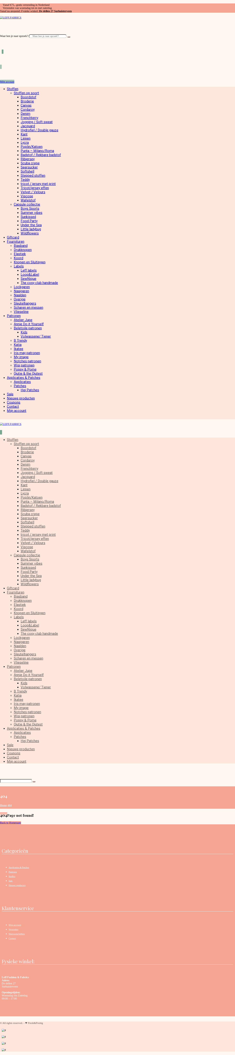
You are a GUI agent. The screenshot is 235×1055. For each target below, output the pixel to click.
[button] (1, 32)
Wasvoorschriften (17, 934)
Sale (11, 881)
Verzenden (13, 929)
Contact (12, 938)
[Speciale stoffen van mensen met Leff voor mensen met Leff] (10, 17)
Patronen (13, 872)
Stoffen (12, 876)
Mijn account (15, 925)
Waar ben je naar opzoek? (14, 36)
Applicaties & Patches (19, 867)
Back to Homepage (10, 822)
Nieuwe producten (17, 885)
